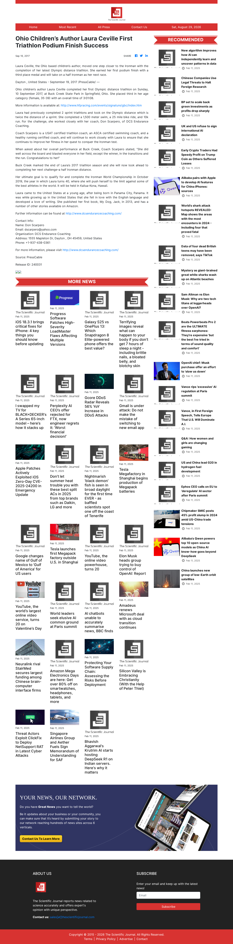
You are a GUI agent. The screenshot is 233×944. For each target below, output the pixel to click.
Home (33, 27)
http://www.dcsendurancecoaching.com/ (94, 213)
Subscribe (168, 906)
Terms (88, 939)
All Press (104, 27)
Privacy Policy (106, 939)
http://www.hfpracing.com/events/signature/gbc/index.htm (101, 105)
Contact (142, 939)
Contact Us (139, 27)
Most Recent (67, 27)
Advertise (126, 939)
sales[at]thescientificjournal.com (72, 917)
